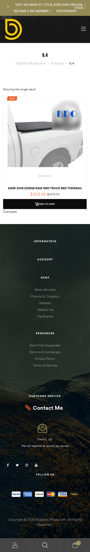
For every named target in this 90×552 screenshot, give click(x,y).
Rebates (45, 303)
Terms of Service (45, 365)
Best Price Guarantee (45, 345)
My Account (15, 545)
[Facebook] (8, 465)
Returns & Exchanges (45, 352)
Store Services (45, 289)
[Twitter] (17, 465)
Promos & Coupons (45, 296)
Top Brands (45, 316)
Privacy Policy (45, 359)
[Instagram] (26, 465)
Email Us (45, 439)
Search (45, 545)
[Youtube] (36, 465)
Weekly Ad (45, 310)
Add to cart (47, 204)
